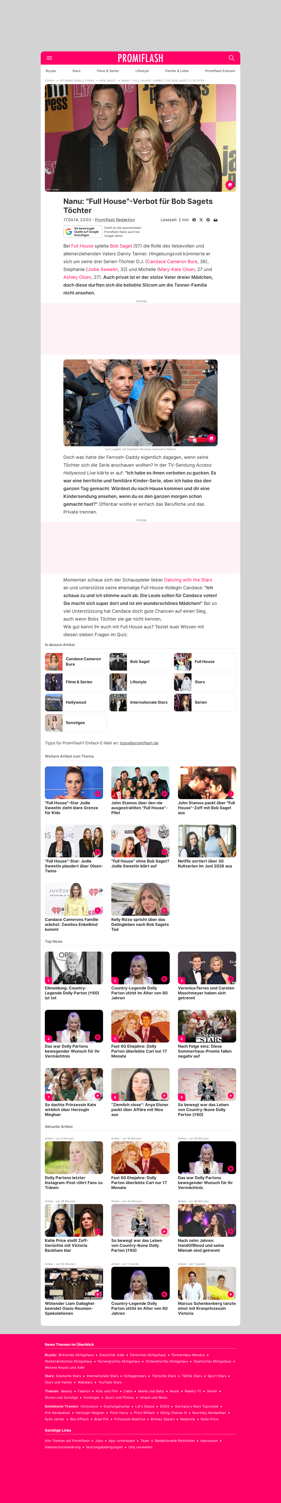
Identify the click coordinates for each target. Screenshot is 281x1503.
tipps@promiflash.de (139, 743)
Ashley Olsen (77, 277)
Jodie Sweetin (103, 269)
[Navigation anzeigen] (49, 58)
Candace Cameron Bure (172, 261)
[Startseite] (140, 58)
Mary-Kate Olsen (177, 269)
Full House (82, 246)
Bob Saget (121, 246)
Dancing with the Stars (188, 579)
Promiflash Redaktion (115, 219)
